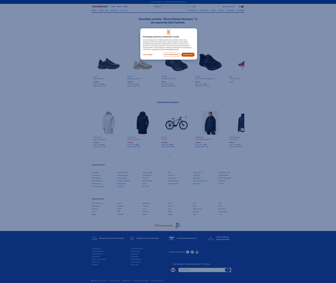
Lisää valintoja (147, 54)
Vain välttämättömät (171, 54)
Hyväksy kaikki (188, 54)
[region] (168, 44)
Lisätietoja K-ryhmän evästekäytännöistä (164, 49)
